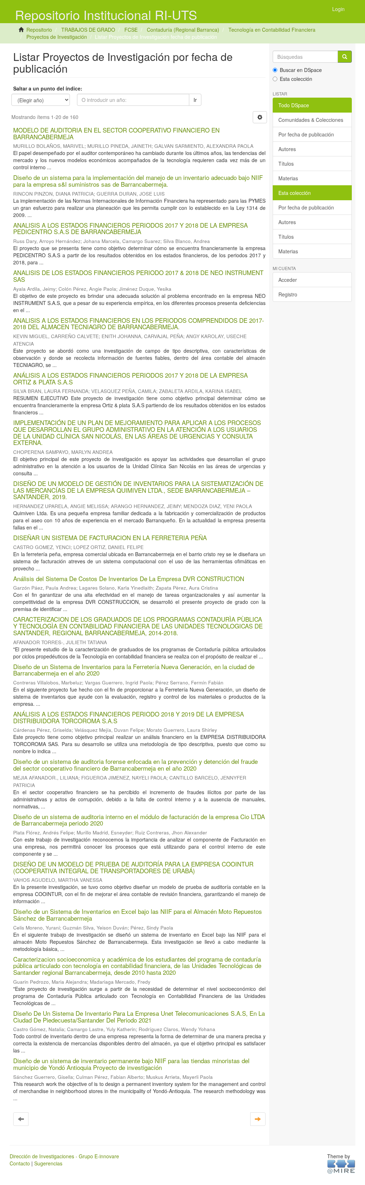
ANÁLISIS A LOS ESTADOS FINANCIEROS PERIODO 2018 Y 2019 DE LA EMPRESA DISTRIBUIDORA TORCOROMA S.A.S (128, 717)
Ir (195, 99)
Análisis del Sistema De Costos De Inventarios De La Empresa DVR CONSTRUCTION (128, 578)
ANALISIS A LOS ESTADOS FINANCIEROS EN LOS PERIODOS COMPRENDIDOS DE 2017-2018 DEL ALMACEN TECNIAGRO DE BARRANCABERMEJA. (138, 323)
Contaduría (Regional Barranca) (183, 29)
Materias (288, 178)
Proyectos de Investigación (56, 36)
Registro (287, 294)
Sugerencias (48, 1163)
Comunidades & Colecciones (310, 119)
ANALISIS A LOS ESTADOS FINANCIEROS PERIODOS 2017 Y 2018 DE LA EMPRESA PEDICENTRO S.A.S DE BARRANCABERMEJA (130, 228)
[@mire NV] (341, 1166)
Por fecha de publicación (306, 134)
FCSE (131, 29)
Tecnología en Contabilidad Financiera (271, 29)
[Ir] (345, 57)
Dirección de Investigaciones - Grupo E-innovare (64, 1156)
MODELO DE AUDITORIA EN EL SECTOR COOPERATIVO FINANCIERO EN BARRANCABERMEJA (116, 133)
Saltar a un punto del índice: (47, 88)
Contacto (20, 1163)
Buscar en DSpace (301, 69)
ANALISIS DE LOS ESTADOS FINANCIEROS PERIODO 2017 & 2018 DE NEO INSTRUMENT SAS (138, 276)
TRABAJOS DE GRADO (88, 29)
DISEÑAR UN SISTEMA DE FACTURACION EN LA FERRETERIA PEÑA (110, 537)
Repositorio (39, 29)
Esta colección (296, 78)
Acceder (287, 279)
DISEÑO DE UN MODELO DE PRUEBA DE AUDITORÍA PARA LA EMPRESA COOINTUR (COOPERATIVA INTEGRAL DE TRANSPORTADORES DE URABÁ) (133, 867)
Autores (287, 148)
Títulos (286, 163)
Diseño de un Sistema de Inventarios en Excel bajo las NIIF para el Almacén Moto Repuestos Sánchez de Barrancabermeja (137, 914)
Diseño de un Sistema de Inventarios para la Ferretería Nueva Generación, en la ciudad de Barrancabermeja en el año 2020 (134, 670)
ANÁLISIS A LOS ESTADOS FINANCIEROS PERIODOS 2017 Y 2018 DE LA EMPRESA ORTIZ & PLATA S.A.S (130, 378)
